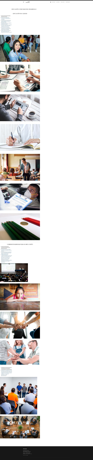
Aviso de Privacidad (25, 455)
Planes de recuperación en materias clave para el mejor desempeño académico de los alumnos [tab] (6, 26)
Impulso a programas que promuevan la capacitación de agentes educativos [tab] (5, 247)
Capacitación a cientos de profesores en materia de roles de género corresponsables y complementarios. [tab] (6, 368)
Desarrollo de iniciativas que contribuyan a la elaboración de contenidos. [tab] (5, 18)
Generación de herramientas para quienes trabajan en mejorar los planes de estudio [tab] (6, 21)
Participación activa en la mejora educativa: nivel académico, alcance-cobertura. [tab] (6, 250)
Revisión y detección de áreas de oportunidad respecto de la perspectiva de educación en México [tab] (6, 31)
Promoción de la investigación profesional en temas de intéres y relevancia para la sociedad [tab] (6, 28)
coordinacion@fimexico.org (28, 453)
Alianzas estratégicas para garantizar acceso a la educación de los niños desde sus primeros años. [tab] (6, 253)
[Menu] (23, 2)
